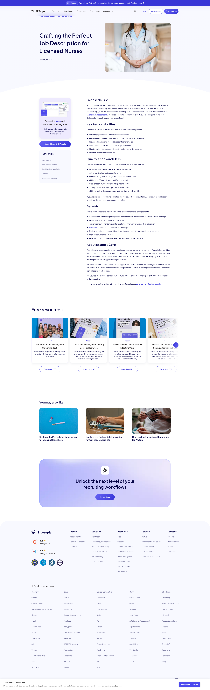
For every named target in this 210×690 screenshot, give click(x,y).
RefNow (133, 638)
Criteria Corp (135, 597)
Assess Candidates (169, 621)
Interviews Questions (125, 551)
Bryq (66, 592)
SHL (33, 644)
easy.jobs (68, 626)
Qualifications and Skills (51, 169)
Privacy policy (173, 541)
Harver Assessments (170, 603)
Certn (132, 592)
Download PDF (50, 369)
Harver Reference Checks (42, 609)
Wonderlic (36, 667)
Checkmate (166, 592)
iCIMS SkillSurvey (71, 644)
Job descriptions (123, 561)
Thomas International (105, 656)
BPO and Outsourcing (100, 546)
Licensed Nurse (47, 160)
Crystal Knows (37, 603)
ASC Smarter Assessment (140, 621)
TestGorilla (134, 650)
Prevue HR (101, 632)
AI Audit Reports (148, 546)
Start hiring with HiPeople (55, 144)
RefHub (100, 638)
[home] (39, 11)
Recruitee (166, 632)
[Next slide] (175, 345)
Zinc (131, 667)
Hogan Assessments (72, 615)
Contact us (172, 551)
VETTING (67, 661)
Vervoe (34, 661)
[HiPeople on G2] (41, 542)
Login (144, 11)
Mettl (34, 621)
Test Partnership (38, 656)
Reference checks (77, 541)
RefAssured (36, 638)
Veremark (166, 656)
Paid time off (94, 227)
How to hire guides (124, 556)
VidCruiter (134, 661)
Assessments (75, 537)
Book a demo (156, 11)
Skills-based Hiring (99, 551)
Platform (73, 546)
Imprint (170, 546)
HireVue (35, 615)
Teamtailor (68, 650)
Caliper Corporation (104, 592)
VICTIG (99, 661)
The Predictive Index (72, 632)
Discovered (68, 603)
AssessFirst (36, 626)
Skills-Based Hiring (124, 546)
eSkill (99, 603)
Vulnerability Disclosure (151, 541)
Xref (98, 667)
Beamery (35, 592)
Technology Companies (101, 541)
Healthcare (96, 537)
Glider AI (133, 603)
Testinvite (166, 650)
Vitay (164, 661)
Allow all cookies (189, 684)
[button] (56, 11)
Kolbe (99, 615)
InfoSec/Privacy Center (151, 556)
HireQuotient (102, 609)
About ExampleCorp (49, 178)
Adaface (67, 621)
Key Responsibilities (49, 165)
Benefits (45, 174)
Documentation (123, 571)
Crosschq (166, 597)
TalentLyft (166, 644)
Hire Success (167, 609)
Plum (34, 632)
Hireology (68, 609)
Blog (119, 537)
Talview (35, 650)
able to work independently (97, 115)
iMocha (165, 626)
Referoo (67, 638)
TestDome (101, 650)
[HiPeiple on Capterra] (43, 552)
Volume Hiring (97, 556)
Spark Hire (134, 644)
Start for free (171, 11)
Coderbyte (101, 597)
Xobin (66, 667)
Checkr (34, 597)
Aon (98, 621)
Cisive (66, 597)
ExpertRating (135, 626)
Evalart (99, 626)
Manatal (165, 615)
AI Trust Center (148, 551)
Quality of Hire (97, 561)
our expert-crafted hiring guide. (148, 284)
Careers (171, 537)
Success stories (123, 566)
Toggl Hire (133, 656)
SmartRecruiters (103, 644)
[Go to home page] (41, 532)
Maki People (134, 615)
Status (144, 537)
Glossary (120, 541)
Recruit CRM (134, 632)
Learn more (118, 686)
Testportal (68, 656)
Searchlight (167, 638)
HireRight (133, 609)
